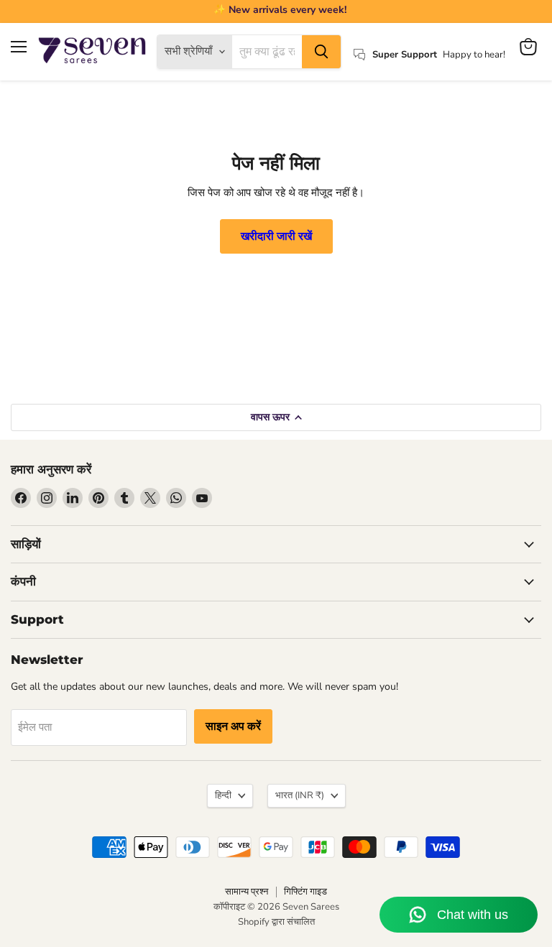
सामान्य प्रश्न (246, 891)
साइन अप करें (233, 726)
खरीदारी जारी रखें (276, 236)
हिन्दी (223, 795)
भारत (299, 795)
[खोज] (321, 51)
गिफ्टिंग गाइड (305, 891)
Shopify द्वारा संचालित (276, 921)
